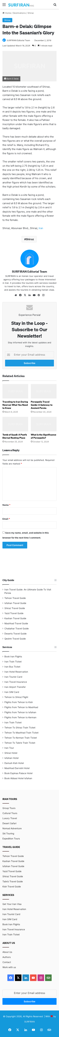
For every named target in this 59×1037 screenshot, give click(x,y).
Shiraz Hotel (10, 753)
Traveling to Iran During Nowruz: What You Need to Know (15, 404)
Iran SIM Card (11, 692)
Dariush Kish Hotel (14, 763)
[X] (25, 295)
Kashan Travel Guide (15, 618)
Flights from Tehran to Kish (18, 702)
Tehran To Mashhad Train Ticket (21, 732)
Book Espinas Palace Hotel (18, 773)
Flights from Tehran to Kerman (20, 717)
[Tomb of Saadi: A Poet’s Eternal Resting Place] (15, 424)
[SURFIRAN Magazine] (21, 4)
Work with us (9, 967)
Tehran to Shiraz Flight (16, 697)
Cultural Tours (9, 813)
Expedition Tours (11, 838)
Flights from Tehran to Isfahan (20, 712)
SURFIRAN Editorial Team (18, 40)
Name (6, 505)
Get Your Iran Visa (11, 904)
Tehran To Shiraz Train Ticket (19, 727)
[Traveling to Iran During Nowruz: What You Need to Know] (15, 391)
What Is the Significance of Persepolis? (43, 436)
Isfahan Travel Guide (15, 603)
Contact (6, 962)
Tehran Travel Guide (15, 598)
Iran (41, 228)
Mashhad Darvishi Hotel (17, 768)
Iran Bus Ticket (12, 666)
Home (7, 13)
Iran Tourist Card (13, 677)
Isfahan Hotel (11, 758)
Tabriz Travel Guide (12, 881)
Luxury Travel (9, 818)
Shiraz (31, 13)
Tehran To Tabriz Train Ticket (19, 742)
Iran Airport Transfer (15, 687)
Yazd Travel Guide (13, 613)
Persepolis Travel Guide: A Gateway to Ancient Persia (41, 404)
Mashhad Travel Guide (16, 623)
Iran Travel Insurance (15, 682)
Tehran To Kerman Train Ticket (20, 737)
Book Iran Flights (13, 656)
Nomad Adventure (12, 828)
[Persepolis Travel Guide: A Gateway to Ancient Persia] (44, 391)
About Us (7, 952)
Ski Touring (8, 833)
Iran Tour (9, 748)
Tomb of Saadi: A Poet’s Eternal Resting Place (14, 436)
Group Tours (8, 808)
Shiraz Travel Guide (14, 608)
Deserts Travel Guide (15, 633)
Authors (6, 957)
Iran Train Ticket (13, 661)
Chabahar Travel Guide (16, 628)
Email (6, 519)
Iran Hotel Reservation (16, 671)
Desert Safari (9, 823)
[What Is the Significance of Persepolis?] (44, 424)
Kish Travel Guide (11, 886)
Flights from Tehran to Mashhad (21, 707)
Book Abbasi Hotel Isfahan (18, 778)
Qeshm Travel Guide (15, 638)
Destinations (19, 13)
